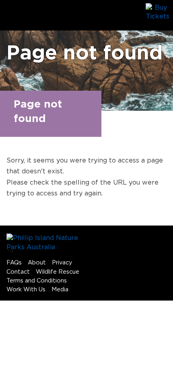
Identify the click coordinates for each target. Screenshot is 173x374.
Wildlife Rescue (57, 272)
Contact (18, 272)
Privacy (62, 263)
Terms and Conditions (36, 281)
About (37, 263)
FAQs (14, 263)
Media (59, 290)
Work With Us (25, 290)
